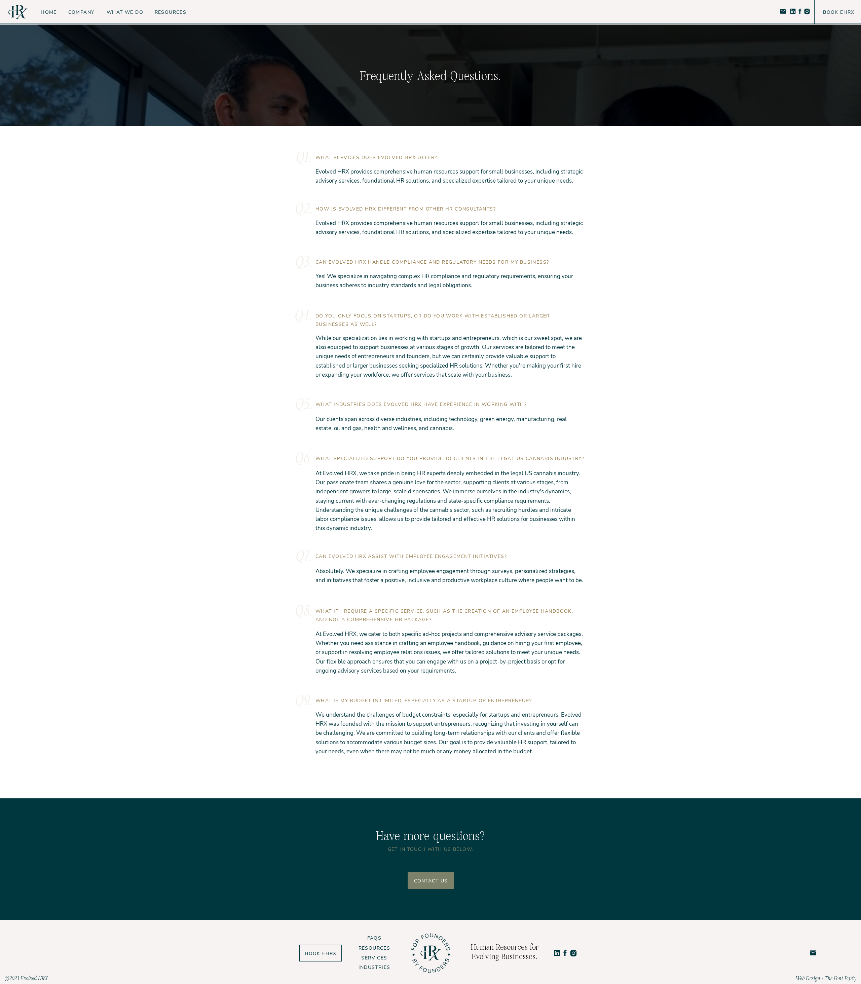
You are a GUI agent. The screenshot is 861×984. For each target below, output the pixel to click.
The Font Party (841, 978)
